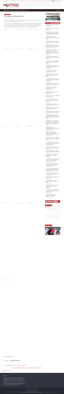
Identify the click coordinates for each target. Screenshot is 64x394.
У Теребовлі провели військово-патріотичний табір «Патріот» (51, 71)
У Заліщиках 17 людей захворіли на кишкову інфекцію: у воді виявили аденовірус (52, 155)
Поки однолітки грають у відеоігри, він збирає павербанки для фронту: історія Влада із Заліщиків (52, 190)
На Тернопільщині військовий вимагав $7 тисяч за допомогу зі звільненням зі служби (53, 62)
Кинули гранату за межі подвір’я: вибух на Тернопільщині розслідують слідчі (52, 104)
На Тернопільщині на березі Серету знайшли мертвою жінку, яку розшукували (52, 186)
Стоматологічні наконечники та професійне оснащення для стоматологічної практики (51, 195)
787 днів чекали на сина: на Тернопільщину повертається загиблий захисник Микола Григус (52, 128)
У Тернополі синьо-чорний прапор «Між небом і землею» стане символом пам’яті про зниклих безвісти (52, 160)
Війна (12, 10)
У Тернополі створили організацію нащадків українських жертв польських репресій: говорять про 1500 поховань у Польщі (52, 116)
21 (54, 216)
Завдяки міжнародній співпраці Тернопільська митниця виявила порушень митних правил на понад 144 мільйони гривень (52, 133)
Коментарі (58, 23)
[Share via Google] (14, 360)
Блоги (27, 10)
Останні (48, 23)
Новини (7, 10)
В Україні (6, 14)
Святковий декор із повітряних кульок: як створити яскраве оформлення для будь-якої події (52, 66)
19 (50, 216)
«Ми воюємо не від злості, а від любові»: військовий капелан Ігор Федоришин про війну (53, 138)
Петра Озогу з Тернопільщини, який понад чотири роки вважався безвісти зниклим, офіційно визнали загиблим (52, 169)
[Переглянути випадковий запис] (59, 10)
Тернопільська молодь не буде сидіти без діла (15, 365)
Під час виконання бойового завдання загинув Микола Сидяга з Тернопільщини (53, 42)
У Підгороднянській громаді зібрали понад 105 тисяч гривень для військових (53, 84)
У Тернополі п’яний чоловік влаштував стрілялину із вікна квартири (52, 174)
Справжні (23, 10)
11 (48, 214)
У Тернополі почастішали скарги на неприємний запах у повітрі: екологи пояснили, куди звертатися (52, 164)
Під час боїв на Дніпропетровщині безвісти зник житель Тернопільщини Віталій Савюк (52, 100)
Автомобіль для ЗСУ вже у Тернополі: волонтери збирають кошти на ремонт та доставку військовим (52, 143)
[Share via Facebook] (11, 360)
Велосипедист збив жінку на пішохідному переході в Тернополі (53, 96)
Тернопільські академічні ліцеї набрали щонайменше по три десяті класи (52, 147)
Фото (9, 14)
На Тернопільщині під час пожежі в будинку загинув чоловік (52, 92)
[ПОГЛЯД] (5, 10)
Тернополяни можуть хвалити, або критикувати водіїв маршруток (27, 367)
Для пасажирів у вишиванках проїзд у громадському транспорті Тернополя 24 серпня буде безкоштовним (53, 46)
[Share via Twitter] (15, 360)
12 (50, 214)
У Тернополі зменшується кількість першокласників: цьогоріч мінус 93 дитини (52, 181)
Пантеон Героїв (17, 10)
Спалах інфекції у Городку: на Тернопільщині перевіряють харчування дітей (52, 37)
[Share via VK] (12, 360)
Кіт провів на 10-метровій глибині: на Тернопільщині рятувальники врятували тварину (52, 57)
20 (52, 216)
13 (52, 214)
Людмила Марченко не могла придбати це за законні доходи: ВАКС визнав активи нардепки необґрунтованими (52, 33)
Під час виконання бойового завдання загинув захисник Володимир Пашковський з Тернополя (32, 0)
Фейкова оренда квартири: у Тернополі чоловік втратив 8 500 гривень (52, 108)
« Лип (46, 222)
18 (48, 216)
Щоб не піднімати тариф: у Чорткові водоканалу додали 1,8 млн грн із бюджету (52, 75)
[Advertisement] (42, 5)
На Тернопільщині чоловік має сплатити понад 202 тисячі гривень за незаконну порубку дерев (52, 79)
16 (59, 214)
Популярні (53, 23)
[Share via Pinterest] (18, 360)
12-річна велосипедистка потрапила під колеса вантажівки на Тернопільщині (52, 112)
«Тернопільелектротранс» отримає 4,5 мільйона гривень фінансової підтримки (52, 151)
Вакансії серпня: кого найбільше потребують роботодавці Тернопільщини (51, 88)
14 (54, 214)
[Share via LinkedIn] (17, 360)
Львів (12, 17)
